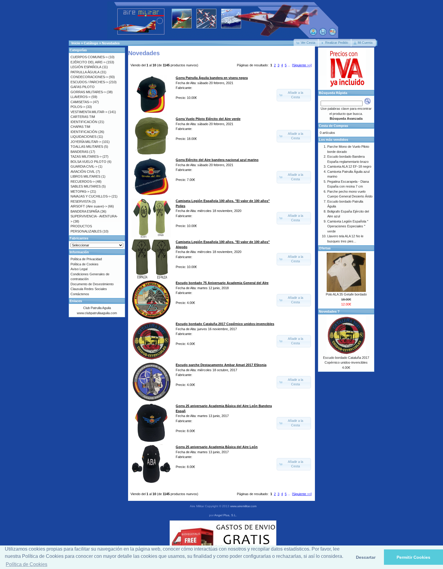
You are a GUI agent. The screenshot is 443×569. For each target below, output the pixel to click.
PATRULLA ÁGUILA (85, 72)
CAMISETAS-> (81, 102)
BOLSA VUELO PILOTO (88, 161)
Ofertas (325, 248)
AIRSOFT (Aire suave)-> (89, 206)
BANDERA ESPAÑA (85, 211)
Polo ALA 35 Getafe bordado (346, 294)
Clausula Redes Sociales (89, 289)
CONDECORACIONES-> (89, 77)
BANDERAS (79, 151)
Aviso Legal (79, 269)
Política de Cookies (85, 264)
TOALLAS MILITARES (87, 146)
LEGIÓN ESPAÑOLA (86, 67)
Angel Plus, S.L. (225, 515)
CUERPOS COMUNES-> (89, 57)
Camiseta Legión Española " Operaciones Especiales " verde (347, 226)
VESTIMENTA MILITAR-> (89, 112)
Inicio (75, 43)
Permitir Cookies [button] (413, 557)
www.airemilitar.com (243, 506)
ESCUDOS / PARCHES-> (89, 82)
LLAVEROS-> (80, 97)
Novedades (111, 43)
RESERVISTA (81, 201)
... (288, 65)
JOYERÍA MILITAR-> (86, 142)
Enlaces (76, 301)
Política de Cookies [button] (26, 564)
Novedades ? (329, 311)
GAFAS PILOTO (83, 87)
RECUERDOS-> (83, 181)
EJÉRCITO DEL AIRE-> (88, 62)
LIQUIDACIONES (83, 136)
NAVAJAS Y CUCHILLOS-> (91, 196)
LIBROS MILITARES (85, 176)
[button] (306, 43)
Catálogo (91, 43)
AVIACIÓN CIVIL (83, 171)
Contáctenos (80, 294)
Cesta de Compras (333, 126)
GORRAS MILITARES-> (88, 92)
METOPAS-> (80, 191)
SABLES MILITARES (86, 186)
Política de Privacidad (86, 259)
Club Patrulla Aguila (97, 308)
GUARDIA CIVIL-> (84, 166)
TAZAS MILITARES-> (86, 156)
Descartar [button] (365, 557)
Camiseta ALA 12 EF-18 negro (349, 166)
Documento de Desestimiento (92, 284)
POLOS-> (78, 107)
